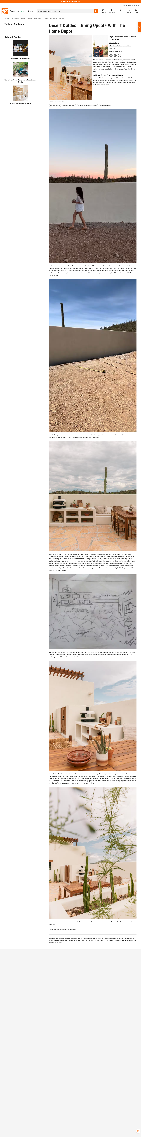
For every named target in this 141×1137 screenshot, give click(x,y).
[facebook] (111, 55)
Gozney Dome (76, 781)
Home (7, 18)
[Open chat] (139, 27)
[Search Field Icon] (96, 11)
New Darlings (114, 43)
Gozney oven (64, 783)
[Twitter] (119, 55)
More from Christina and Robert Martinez (120, 47)
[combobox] (65, 11)
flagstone (62, 565)
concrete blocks (114, 563)
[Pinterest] (115, 55)
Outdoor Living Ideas (34, 18)
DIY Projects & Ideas (18, 18)
